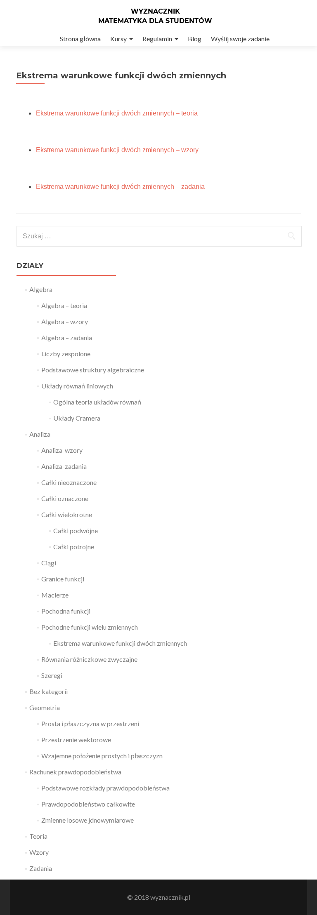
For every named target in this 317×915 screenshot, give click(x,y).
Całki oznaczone (64, 498)
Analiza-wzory (62, 450)
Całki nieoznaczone (69, 482)
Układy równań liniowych (77, 386)
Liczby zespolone (65, 354)
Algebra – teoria (64, 305)
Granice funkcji (62, 579)
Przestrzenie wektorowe (76, 739)
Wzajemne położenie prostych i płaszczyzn (102, 756)
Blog (194, 38)
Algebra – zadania (66, 337)
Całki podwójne (75, 530)
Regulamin (157, 38)
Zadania (40, 868)
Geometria (44, 707)
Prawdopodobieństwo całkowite (88, 804)
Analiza (39, 434)
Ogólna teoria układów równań (97, 402)
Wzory (39, 852)
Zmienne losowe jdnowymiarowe (87, 820)
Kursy (118, 38)
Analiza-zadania (64, 466)
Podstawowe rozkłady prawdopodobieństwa (105, 788)
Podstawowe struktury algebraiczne (92, 370)
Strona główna (80, 38)
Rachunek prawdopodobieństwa (75, 772)
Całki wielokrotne (66, 514)
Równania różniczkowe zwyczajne (89, 659)
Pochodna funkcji (65, 611)
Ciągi (48, 563)
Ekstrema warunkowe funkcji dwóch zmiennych (120, 643)
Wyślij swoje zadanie (240, 38)
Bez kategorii (48, 691)
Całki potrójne (73, 546)
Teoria (38, 836)
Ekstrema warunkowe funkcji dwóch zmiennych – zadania (120, 186)
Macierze (55, 595)
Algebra (40, 289)
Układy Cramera (76, 418)
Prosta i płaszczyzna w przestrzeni (90, 723)
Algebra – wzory (64, 321)
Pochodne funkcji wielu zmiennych (89, 627)
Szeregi (51, 675)
